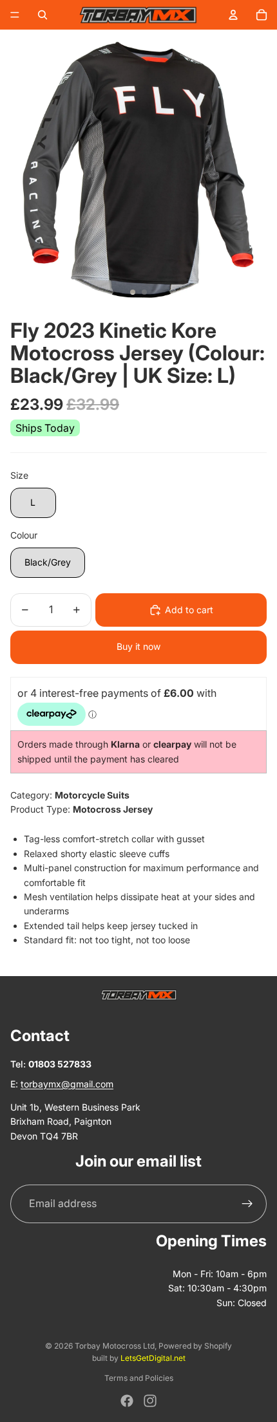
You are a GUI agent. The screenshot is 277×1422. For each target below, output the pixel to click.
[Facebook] (127, 1400)
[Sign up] (247, 1203)
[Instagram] (150, 1400)
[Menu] (15, 15)
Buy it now (138, 646)
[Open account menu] (233, 15)
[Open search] (42, 15)
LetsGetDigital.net (153, 1358)
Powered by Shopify (195, 1346)
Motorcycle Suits (92, 794)
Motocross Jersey (113, 809)
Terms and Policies (138, 1378)
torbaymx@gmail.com (67, 1083)
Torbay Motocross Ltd (115, 1346)
